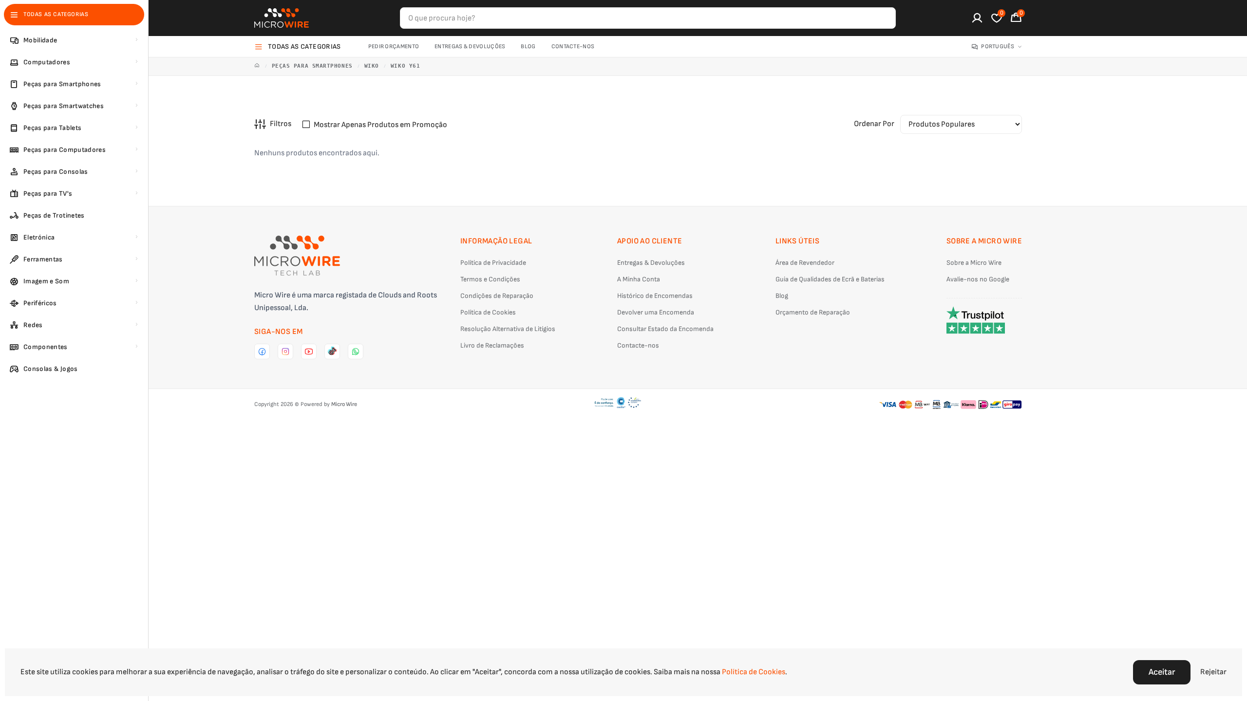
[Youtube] (309, 351)
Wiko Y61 (405, 66)
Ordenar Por (874, 124)
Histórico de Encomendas (655, 296)
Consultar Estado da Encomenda (665, 329)
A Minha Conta (638, 279)
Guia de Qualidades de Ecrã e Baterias (830, 279)
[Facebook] (262, 351)
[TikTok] (332, 351)
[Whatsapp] (355, 351)
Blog (528, 46)
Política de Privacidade (493, 262)
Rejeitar (1213, 672)
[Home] (257, 66)
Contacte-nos (573, 46)
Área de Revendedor (804, 262)
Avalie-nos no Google (977, 279)
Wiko (371, 66)
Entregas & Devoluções (470, 46)
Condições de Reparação (496, 296)
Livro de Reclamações (492, 345)
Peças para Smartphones (312, 66)
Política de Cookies (488, 312)
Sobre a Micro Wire (973, 262)
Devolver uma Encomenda (655, 312)
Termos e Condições (490, 279)
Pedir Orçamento (393, 46)
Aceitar (1162, 672)
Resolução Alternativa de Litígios (507, 329)
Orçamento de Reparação (812, 312)
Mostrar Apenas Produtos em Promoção (380, 124)
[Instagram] (285, 351)
